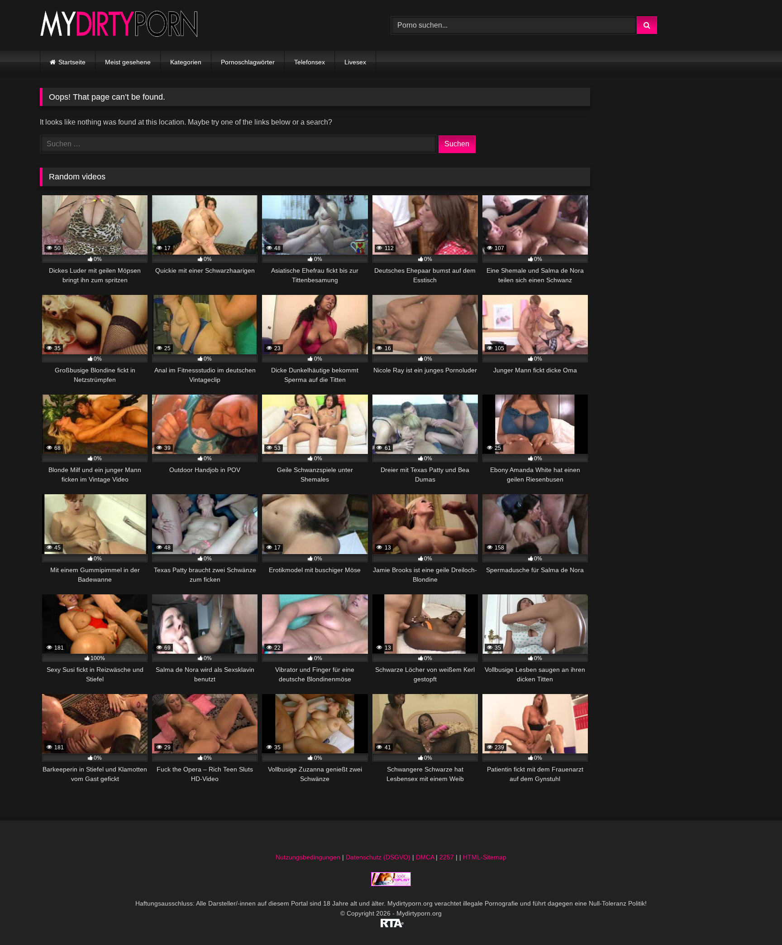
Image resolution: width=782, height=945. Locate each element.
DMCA (425, 857)
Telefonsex (309, 62)
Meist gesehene (128, 62)
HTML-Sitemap (484, 857)
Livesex (355, 62)
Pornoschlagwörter (248, 62)
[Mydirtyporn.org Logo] (119, 25)
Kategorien (185, 62)
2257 (446, 857)
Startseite (72, 62)
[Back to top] (754, 918)
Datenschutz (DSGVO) (378, 857)
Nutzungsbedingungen (308, 857)
